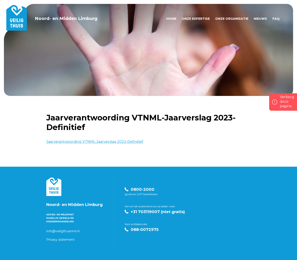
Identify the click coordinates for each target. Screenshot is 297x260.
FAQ (276, 19)
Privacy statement (60, 240)
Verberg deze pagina (287, 101)
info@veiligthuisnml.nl (63, 231)
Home (171, 19)
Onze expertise (196, 19)
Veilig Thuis (53, 187)
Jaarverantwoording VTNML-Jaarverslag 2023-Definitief (94, 142)
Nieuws (260, 19)
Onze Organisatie (231, 19)
